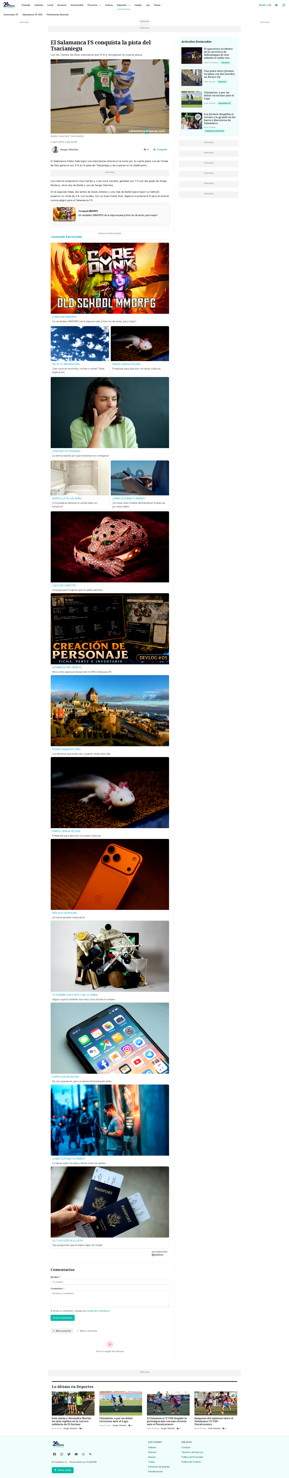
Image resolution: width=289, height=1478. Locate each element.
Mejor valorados (88, 1331)
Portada (26, 5)
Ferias (157, 5)
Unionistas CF (11, 14)
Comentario (58, 1288)
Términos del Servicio (192, 1452)
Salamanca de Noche (214, 131)
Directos (152, 1452)
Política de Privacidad (192, 1457)
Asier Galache (214, 1428)
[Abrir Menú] (284, 5)
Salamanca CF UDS (32, 14)
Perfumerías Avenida (57, 14)
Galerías (38, 5)
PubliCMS (92, 1462)
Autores (152, 1457)
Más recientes (63, 1331)
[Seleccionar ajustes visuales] (276, 5)
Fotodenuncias (155, 1471)
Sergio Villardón (71, 1428)
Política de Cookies (191, 1462)
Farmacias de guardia (158, 1466)
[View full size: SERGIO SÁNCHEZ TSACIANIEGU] (110, 96)
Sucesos (226, 62)
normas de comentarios (98, 1311)
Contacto (186, 1447)
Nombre (56, 1277)
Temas (151, 1462)
